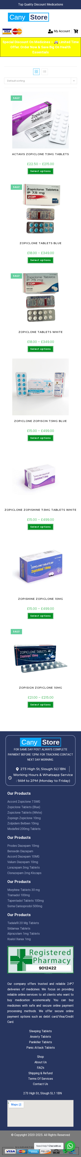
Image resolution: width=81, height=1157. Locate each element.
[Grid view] (36, 72)
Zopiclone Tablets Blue (41, 243)
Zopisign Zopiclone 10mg (40, 687)
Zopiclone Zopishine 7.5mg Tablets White (40, 510)
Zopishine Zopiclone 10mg (40, 599)
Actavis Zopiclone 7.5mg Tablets (40, 154)
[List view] (44, 72)
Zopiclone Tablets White (40, 332)
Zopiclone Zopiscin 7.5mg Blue (40, 421)
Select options (40, 171)
